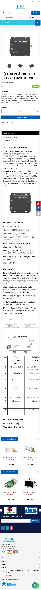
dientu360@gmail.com (12, 579)
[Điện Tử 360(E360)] (20, 539)
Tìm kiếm (35, 13)
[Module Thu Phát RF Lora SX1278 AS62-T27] (30, 450)
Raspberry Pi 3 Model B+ (11, 492)
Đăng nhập (9, 17)
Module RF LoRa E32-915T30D (12, 457)
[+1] (12, 122)
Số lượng (4, 107)
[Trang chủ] (21, 7)
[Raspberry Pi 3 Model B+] (11, 483)
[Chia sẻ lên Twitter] (8, 122)
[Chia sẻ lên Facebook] (3, 122)
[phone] (36, 585)
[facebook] (3, 528)
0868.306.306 (9, 575)
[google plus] (11, 528)
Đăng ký (31, 17)
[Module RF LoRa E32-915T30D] (11, 450)
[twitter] (7, 528)
